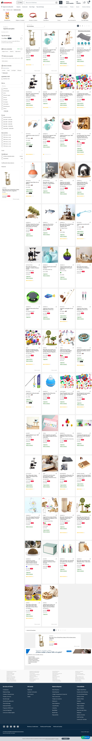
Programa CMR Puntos (8, 708)
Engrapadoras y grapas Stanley (34, 671)
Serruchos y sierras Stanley (11, 676)
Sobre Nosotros (55, 689)
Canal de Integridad (7, 710)
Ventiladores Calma (33, 675)
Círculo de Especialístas (82, 694)
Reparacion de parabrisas (34, 676)
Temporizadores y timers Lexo (57, 673)
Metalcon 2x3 (54, 677)
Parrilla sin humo (9, 675)
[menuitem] (63, 7)
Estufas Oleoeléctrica (55, 671)
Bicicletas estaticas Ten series (80, 678)
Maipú (8, 70)
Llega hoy (11, 51)
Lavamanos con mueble (10, 674)
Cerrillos (3, 70)
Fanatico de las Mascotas (82, 692)
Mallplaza (79, 712)
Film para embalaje (33, 679)
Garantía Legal (6, 698)
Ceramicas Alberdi (10, 672)
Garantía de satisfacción (8, 701)
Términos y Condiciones (32, 726)
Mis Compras (30, 694)
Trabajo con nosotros (57, 698)
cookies (57, 738)
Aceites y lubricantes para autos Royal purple (80, 674)
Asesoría (18, 6)
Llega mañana (17, 51)
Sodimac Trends (80, 696)
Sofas (76, 675)
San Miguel (14, 70)
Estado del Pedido (7, 705)
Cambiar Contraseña (32, 692)
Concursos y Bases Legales (9, 712)
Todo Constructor (56, 696)
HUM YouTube (80, 717)
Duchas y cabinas (78, 679)
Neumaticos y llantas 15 (79, 671)
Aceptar (65, 738)
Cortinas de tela (32, 673)
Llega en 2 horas (5, 51)
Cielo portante (54, 678)
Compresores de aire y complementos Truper (12, 671)
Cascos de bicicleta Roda (79, 673)
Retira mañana (5, 61)
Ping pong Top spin (55, 674)
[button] (43, 2)
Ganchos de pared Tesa (56, 676)
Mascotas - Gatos (9, 9)
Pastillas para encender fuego (34, 672)
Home (4, 9)
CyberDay (54, 708)
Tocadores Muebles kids (10, 673)
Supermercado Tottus (81, 710)
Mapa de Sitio (55, 714)
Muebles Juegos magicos (10, 678)
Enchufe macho (77, 672)
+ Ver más (6, 111)
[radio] (26, 64)
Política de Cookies (57, 726)
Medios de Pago (6, 692)
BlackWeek (54, 710)
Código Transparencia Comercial (59, 694)
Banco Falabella (80, 708)
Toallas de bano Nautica (56, 679)
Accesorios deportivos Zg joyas (34, 674)
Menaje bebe (54, 675)
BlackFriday (55, 712)
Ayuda (29, 696)
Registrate (30, 689)
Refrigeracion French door (79, 677)
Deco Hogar (32, 6)
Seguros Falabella (81, 703)
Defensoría (54, 701)
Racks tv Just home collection (11, 679)
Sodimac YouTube (81, 714)
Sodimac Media (80, 698)
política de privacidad (49, 738)
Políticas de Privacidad (45, 726)
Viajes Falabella (80, 705)
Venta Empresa (55, 692)
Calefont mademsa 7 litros (79, 676)
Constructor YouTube (82, 719)
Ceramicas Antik (55, 672)
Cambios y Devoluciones (8, 694)
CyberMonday (55, 705)
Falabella (79, 701)
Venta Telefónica (56, 703)
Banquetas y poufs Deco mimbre (35, 678)
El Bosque (19, 70)
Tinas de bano (32, 677)
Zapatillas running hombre (11, 677)
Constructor (25, 6)
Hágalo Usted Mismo (81, 689)
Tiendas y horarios (7, 696)
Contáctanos (6, 689)
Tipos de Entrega (40, 6)
